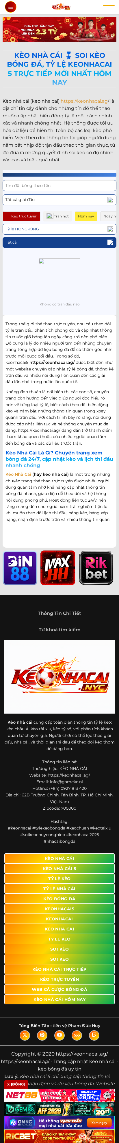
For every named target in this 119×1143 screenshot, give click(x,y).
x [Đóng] (16, 1084)
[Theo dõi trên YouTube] (59, 1035)
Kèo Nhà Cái (18, 474)
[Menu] (10, 7)
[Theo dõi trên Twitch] (94, 1035)
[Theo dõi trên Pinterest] (42, 1035)
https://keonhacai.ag (84, 101)
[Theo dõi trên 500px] (77, 1035)
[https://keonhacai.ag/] (61, 7)
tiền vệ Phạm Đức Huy (76, 1025)
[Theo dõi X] (25, 1035)
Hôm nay (86, 216)
